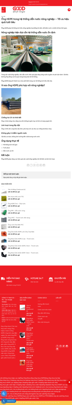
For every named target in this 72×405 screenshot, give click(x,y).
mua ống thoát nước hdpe (59, 387)
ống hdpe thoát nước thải (49, 382)
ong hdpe (3, 387)
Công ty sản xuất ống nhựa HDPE (10, 396)
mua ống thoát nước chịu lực (9, 389)
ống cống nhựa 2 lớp (6, 380)
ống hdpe (46, 385)
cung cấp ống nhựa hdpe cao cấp (61, 380)
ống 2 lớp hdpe (45, 380)
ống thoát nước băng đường (24, 394)
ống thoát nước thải (32, 387)
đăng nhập (12, 177)
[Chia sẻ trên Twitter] (34, 165)
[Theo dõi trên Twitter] (63, 346)
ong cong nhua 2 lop (34, 380)
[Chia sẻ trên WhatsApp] (28, 165)
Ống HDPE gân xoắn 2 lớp (30, 398)
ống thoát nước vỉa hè (25, 389)
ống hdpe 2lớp (20, 382)
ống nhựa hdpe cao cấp (12, 378)
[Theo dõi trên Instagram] (60, 346)
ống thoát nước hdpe (38, 389)
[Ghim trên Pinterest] (40, 165)
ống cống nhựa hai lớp (52, 378)
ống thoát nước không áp (52, 391)
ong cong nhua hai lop (20, 380)
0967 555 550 (34, 282)
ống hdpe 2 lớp (11, 387)
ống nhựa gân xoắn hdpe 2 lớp (9, 385)
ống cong (10, 337)
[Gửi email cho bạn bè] (37, 165)
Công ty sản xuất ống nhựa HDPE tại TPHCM (36, 396)
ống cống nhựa (6, 326)
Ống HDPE (4, 28)
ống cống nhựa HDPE (38, 378)
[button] (3, 10)
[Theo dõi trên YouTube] (57, 349)
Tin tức (3, 16)
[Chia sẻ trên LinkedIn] (43, 165)
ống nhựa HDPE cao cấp (8, 382)
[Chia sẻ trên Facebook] (31, 165)
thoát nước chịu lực (44, 387)
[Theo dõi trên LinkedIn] (66, 346)
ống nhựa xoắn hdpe (35, 385)
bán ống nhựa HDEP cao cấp (58, 385)
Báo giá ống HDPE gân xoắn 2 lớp (11, 398)
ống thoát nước (39, 391)
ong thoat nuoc (29, 391)
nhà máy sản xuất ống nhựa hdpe (43, 394)
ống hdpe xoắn (24, 385)
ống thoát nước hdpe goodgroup (55, 389)
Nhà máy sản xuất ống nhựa (59, 396)
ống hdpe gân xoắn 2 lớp (33, 382)
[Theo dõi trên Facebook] (57, 346)
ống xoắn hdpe (20, 387)
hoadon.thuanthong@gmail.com (13, 317)
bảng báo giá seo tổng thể (41, 402)
